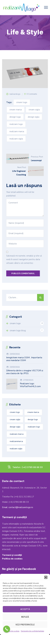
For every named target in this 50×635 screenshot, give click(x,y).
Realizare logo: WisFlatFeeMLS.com (30, 385)
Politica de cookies (12, 631)
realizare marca (16, 131)
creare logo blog (18, 330)
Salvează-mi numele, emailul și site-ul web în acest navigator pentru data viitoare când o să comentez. (24, 259)
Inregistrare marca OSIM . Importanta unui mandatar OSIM (24, 359)
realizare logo (16, 124)
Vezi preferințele (25, 624)
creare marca (15, 109)
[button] (45, 577)
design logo (15, 116)
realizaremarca (16, 441)
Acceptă (25, 609)
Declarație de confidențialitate (32, 631)
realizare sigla (16, 138)
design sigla (33, 116)
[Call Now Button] (6, 629)
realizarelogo (14, 94)
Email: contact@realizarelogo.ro (17, 507)
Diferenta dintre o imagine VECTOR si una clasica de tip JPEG (24, 372)
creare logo (21, 102)
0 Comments (32, 94)
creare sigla (34, 109)
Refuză (25, 617)
